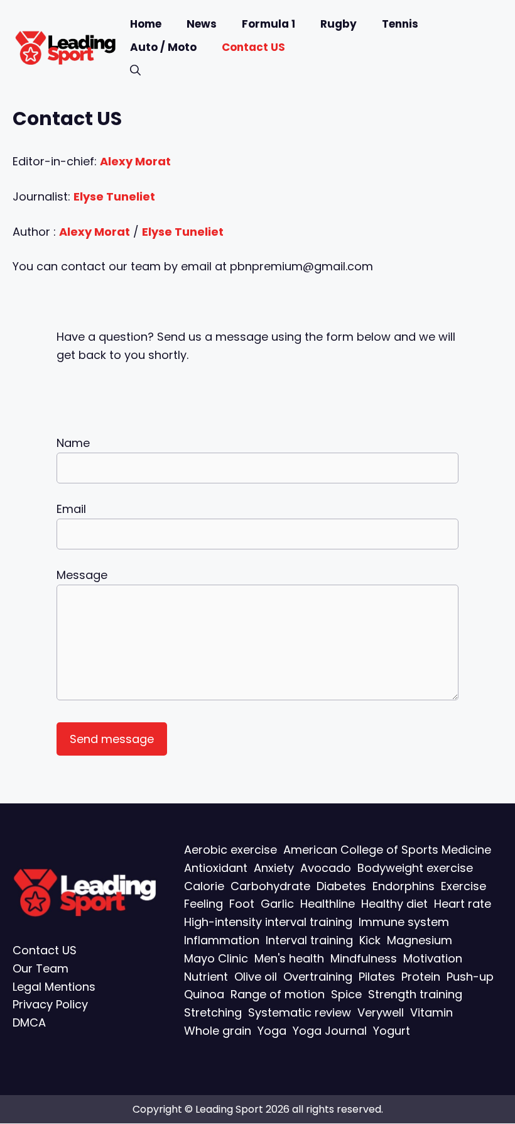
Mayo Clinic (216, 958)
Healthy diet (394, 904)
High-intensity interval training (268, 922)
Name (73, 443)
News (202, 23)
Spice (346, 995)
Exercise (463, 886)
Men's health (289, 958)
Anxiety (274, 868)
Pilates (377, 976)
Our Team (40, 968)
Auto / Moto (163, 47)
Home (145, 23)
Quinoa (204, 995)
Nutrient (206, 976)
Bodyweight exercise (415, 868)
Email (71, 509)
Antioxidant (215, 868)
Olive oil (255, 976)
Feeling (203, 904)
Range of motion (277, 995)
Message (82, 575)
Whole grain (217, 1031)
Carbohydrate (270, 886)
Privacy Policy (50, 1005)
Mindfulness (363, 958)
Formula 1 (268, 23)
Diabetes (341, 886)
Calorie (204, 886)
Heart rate (462, 904)
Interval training (309, 940)
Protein (420, 976)
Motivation (432, 958)
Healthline (327, 904)
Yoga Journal (330, 1031)
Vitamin (431, 1012)
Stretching (213, 1012)
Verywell (380, 1012)
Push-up (470, 976)
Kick (370, 940)
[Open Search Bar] (135, 70)
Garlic (277, 904)
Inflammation (221, 940)
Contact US (253, 47)
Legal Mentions (54, 987)
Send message (112, 739)
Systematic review (299, 1012)
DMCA (29, 1022)
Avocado (325, 868)
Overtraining (317, 976)
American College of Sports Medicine (387, 849)
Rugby (338, 23)
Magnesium (419, 940)
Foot (241, 904)
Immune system (404, 922)
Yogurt (391, 1031)
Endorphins (403, 886)
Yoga (272, 1031)
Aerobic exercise (230, 849)
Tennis (400, 23)
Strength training (415, 995)
